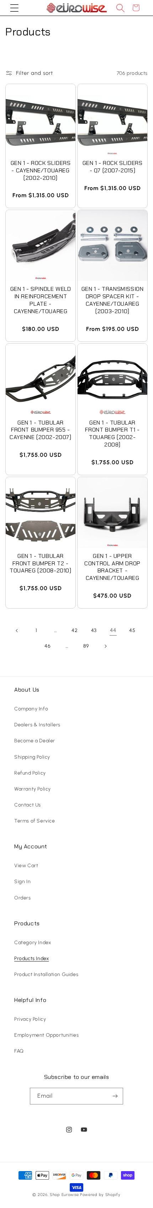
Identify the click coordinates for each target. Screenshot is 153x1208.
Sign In (22, 882)
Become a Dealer (34, 741)
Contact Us (27, 805)
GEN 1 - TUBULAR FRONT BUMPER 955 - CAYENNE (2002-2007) (40, 430)
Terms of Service (34, 821)
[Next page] (105, 646)
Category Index (32, 943)
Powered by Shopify (100, 1194)
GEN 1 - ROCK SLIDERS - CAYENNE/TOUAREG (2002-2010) (41, 171)
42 (75, 630)
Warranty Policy (32, 789)
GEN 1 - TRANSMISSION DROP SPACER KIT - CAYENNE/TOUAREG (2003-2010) (112, 300)
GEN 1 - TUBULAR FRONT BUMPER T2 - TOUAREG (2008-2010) (40, 564)
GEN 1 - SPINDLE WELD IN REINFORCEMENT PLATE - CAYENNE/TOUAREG (40, 300)
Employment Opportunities (46, 1035)
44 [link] (113, 630)
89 (86, 646)
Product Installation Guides (46, 974)
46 (47, 646)
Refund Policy (30, 773)
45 (132, 630)
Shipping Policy (32, 757)
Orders (22, 898)
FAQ (19, 1051)
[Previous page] (17, 630)
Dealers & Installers (37, 725)
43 (94, 630)
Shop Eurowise (64, 1194)
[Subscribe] (115, 1096)
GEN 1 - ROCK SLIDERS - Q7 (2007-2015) (113, 167)
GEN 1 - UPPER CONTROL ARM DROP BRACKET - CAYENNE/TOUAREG (112, 567)
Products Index (31, 958)
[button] (14, 8)
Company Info (31, 709)
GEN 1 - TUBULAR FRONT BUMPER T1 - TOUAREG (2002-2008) (112, 433)
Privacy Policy (30, 1019)
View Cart (26, 866)
